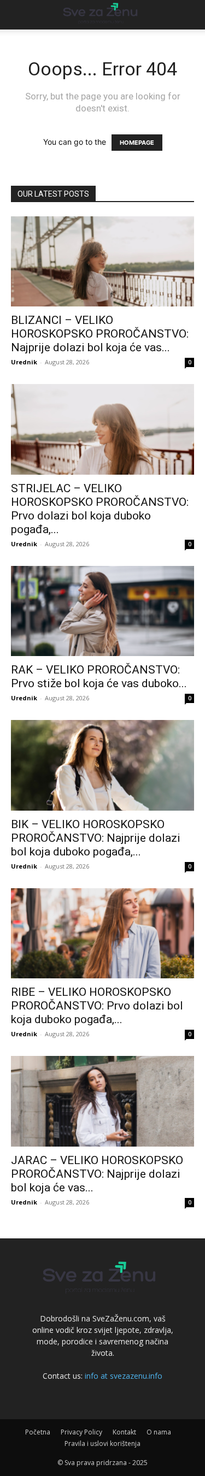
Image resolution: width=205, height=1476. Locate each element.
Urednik (24, 362)
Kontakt (124, 1432)
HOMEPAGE (137, 142)
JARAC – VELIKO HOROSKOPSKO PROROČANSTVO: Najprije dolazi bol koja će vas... (97, 1174)
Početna (37, 1432)
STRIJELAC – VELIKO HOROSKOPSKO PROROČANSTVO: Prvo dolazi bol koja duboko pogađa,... (100, 509)
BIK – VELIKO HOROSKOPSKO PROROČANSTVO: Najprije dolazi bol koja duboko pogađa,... (95, 838)
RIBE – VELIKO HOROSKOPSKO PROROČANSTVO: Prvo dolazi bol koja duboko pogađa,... (97, 1005)
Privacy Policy (81, 1432)
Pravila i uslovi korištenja (102, 1443)
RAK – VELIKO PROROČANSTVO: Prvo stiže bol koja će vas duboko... (99, 676)
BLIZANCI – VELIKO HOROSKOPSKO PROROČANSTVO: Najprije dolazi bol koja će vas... (100, 334)
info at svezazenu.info (123, 1376)
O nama (159, 1432)
